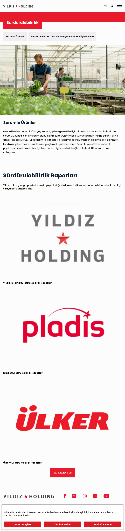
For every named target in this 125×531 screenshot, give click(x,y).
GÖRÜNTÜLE (110, 271)
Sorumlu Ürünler (15, 36)
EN (105, 6)
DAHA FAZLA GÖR (63, 472)
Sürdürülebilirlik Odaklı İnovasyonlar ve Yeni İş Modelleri (62, 36)
